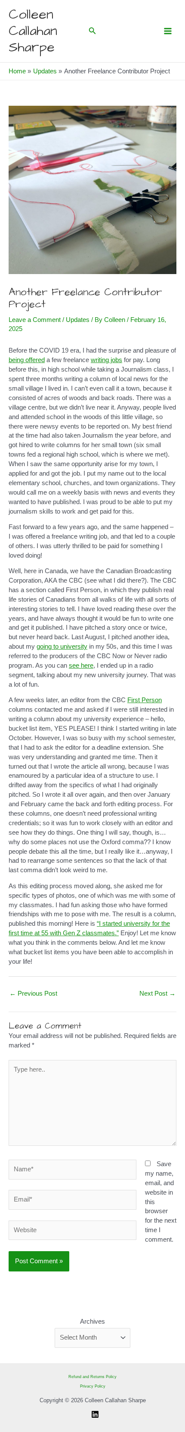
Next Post (157, 993)
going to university (62, 646)
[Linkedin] (95, 1414)
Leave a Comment (35, 319)
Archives (92, 1321)
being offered (27, 359)
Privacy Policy (92, 1386)
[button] (92, 31)
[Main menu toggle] (167, 31)
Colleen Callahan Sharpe (33, 31)
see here (81, 665)
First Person (144, 700)
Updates (77, 319)
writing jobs (106, 359)
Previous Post (33, 993)
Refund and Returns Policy (92, 1377)
